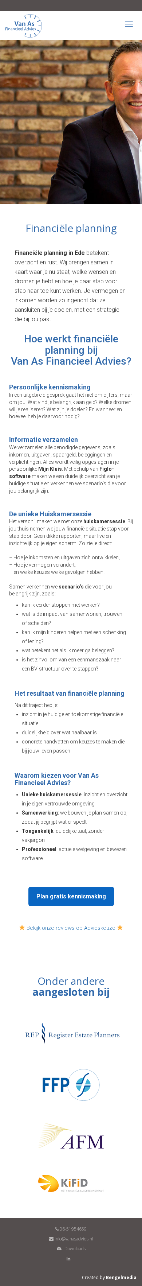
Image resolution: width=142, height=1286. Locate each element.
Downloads (74, 1249)
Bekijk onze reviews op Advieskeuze (71, 928)
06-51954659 (73, 1229)
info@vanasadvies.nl (73, 1239)
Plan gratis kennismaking (71, 896)
